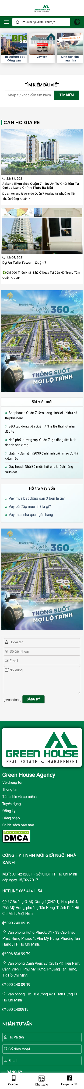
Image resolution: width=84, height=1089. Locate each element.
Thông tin (9, 789)
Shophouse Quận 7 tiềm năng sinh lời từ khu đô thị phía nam (41, 415)
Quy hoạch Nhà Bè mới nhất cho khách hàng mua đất (39, 469)
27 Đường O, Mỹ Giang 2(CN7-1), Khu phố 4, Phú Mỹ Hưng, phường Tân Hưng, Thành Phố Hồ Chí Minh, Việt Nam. (40, 907)
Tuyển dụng (11, 804)
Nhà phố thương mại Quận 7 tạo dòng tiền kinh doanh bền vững (40, 442)
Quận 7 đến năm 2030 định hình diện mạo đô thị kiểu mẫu (41, 455)
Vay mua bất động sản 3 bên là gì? (37, 498)
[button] (6, 22)
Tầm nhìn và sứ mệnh (19, 796)
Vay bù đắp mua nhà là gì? (30, 506)
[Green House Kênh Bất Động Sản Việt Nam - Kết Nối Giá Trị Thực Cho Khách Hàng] (42, 8)
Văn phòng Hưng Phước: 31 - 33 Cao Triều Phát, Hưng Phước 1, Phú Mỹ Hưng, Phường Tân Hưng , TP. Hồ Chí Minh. (41, 938)
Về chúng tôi (12, 782)
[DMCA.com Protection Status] (16, 836)
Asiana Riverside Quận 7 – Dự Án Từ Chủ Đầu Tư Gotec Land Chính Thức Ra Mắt (40, 186)
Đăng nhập (11, 818)
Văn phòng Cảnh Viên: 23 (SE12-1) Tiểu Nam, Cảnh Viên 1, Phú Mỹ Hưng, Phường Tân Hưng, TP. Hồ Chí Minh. (41, 969)
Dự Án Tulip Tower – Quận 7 (24, 263)
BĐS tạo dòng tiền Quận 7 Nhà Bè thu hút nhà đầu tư (40, 428)
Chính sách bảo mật (18, 825)
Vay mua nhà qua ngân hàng (31, 514)
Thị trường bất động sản (14, 58)
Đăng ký (9, 811)
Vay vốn (42, 56)
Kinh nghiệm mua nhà (70, 58)
